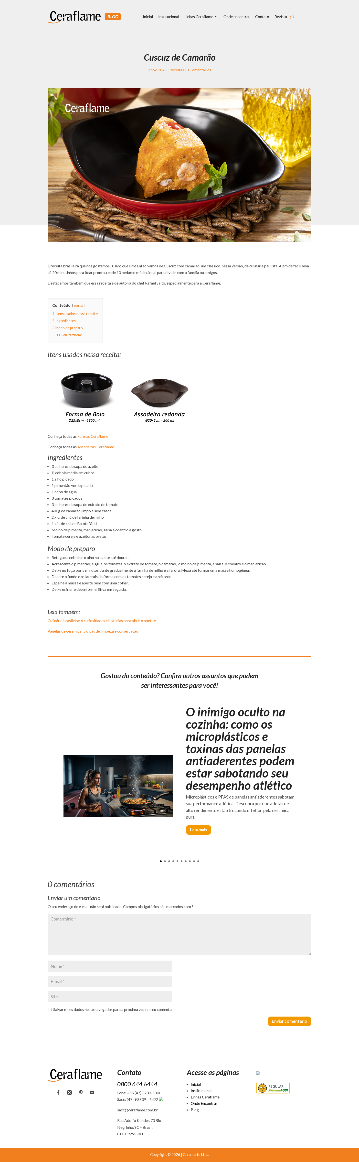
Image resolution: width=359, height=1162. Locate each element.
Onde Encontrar (204, 1103)
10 (198, 861)
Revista (281, 16)
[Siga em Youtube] (92, 1092)
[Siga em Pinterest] (80, 1092)
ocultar (79, 305)
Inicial (148, 16)
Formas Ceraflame (92, 436)
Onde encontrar (236, 16)
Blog (195, 1109)
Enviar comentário (289, 1021)
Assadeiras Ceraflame (95, 446)
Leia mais (198, 829)
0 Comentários (199, 69)
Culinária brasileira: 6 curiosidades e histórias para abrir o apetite (102, 620)
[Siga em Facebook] (58, 1092)
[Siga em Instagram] (69, 1092)
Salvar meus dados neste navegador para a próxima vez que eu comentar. (113, 1009)
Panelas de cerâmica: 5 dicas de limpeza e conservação (93, 631)
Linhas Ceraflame (198, 16)
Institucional (168, 16)
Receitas (176, 69)
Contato (262, 16)
